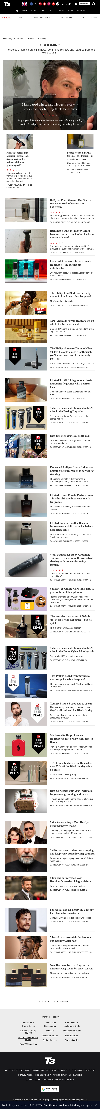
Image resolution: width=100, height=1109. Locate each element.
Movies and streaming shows (28, 1038)
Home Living (47, 10)
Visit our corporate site (78, 1100)
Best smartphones (50, 1035)
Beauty (31, 39)
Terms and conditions (83, 1070)
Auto (70, 10)
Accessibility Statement (17, 1070)
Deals (20, 18)
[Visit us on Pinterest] (40, 3)
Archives (64, 1002)
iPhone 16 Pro (28, 1026)
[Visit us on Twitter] (35, 3)
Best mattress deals (72, 1031)
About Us (65, 1070)
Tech (24, 10)
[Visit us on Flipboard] (53, 3)
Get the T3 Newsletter (41, 18)
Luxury (60, 10)
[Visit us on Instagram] (49, 3)
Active (34, 10)
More (79, 10)
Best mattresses (50, 1040)
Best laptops (50, 1026)
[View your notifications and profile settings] (76, 4)
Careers (77, 1075)
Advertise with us (62, 1075)
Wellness (20, 39)
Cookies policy (43, 1075)
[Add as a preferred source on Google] (50, 1089)
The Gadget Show (89, 18)
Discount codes (72, 1040)
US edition (48, 1105)
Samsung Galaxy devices (28, 1032)
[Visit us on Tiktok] (57, 3)
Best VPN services (28, 1044)
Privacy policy (25, 1075)
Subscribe (84, 4)
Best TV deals (71, 1035)
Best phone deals (72, 1026)
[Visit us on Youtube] (44, 3)
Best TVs (50, 1031)
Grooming (42, 39)
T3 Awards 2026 (66, 18)
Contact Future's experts (45, 1070)
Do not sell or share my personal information (50, 1080)
